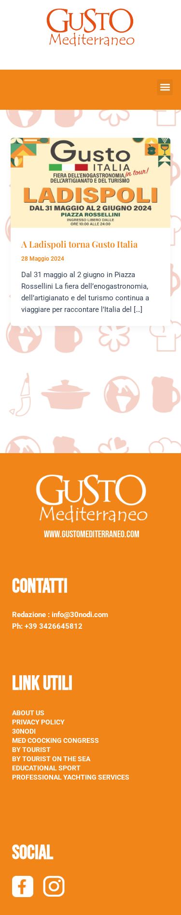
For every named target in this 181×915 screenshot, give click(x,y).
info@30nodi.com (81, 614)
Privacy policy (38, 722)
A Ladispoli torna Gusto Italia (79, 244)
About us (28, 713)
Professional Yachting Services (70, 777)
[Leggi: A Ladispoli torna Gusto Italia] (90, 182)
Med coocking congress (55, 740)
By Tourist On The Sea (51, 759)
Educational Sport (46, 768)
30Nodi (24, 731)
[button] (165, 87)
